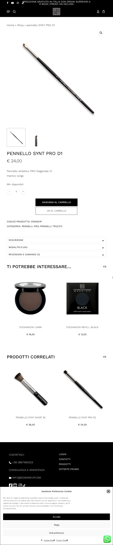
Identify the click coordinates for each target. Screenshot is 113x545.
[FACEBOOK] (7, 3)
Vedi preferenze (56, 533)
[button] (108, 491)
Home (10, 25)
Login (62, 454)
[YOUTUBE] (12, 3)
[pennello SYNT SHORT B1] (30, 388)
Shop (20, 25)
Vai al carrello (56, 210)
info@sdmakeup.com (26, 477)
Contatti (64, 459)
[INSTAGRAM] (18, 3)
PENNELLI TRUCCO (51, 226)
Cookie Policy (49, 540)
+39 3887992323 (22, 462)
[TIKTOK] (23, 3)
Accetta (56, 517)
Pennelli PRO (30, 226)
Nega (56, 525)
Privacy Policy (62, 540)
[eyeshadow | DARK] (30, 298)
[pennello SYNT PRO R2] (82, 388)
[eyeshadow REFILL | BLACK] (82, 298)
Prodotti (65, 464)
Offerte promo (69, 469)
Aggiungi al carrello (56, 202)
